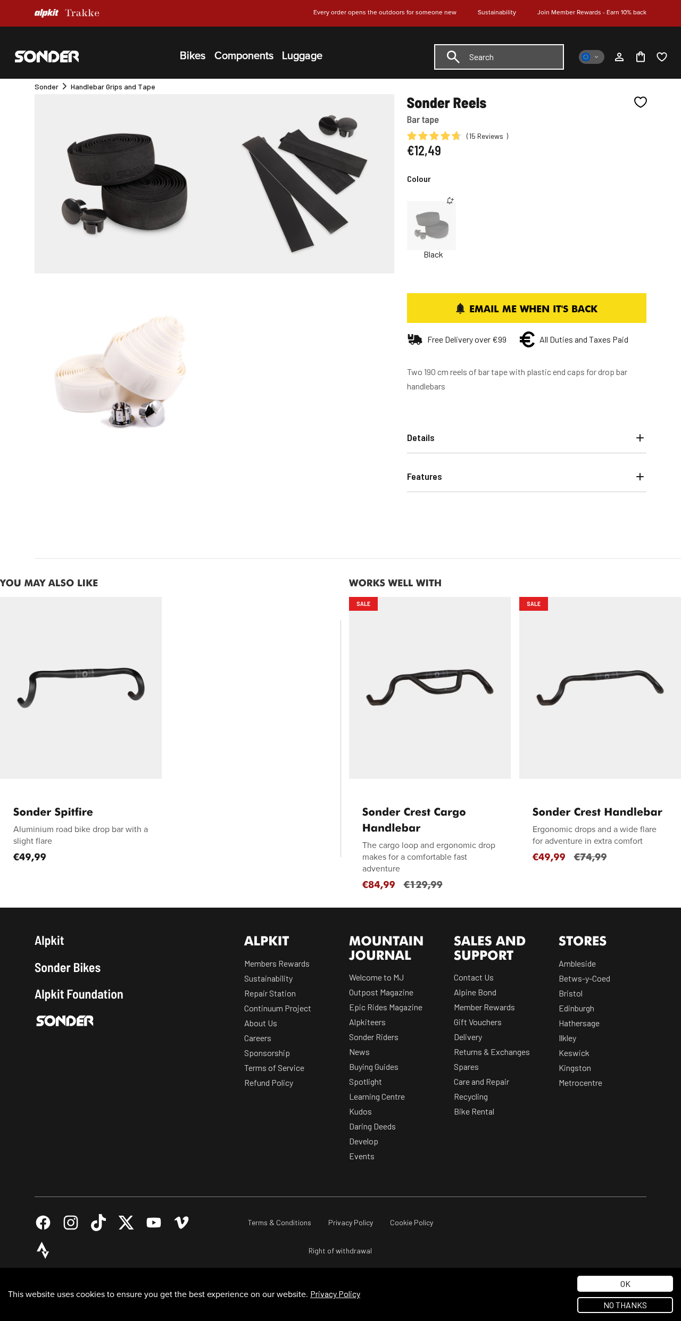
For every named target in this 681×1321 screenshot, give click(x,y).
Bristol (571, 993)
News (359, 1051)
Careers (257, 1038)
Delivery (468, 1037)
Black (433, 254)
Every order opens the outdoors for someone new (384, 12)
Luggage (302, 55)
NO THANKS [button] (625, 1305)
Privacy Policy (350, 1222)
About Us (260, 1023)
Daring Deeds (372, 1126)
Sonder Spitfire (53, 811)
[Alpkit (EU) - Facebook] (43, 1222)
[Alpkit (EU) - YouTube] (153, 1222)
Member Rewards (484, 1007)
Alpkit (49, 940)
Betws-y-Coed (584, 978)
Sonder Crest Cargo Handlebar (414, 819)
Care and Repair (481, 1081)
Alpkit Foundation (79, 994)
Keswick (574, 1053)
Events (362, 1156)
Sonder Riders (373, 1037)
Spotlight (365, 1081)
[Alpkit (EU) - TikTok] (98, 1222)
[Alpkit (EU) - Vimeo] (181, 1222)
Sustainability (497, 12)
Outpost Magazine (381, 992)
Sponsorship (267, 1053)
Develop (363, 1141)
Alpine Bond (475, 992)
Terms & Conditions (279, 1222)
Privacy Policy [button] (335, 1294)
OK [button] (625, 1283)
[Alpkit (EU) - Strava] (43, 1250)
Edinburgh (576, 1008)
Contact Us (474, 977)
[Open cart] (640, 57)
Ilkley (567, 1038)
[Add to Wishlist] (640, 102)
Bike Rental (474, 1111)
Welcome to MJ (376, 977)
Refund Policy (268, 1082)
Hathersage (579, 1023)
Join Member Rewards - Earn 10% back (591, 12)
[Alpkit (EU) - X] (126, 1222)
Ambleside (577, 963)
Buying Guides (373, 1066)
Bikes (192, 55)
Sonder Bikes (68, 967)
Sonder (47, 86)
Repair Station (270, 993)
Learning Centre (377, 1096)
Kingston (575, 1067)
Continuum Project (277, 1008)
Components (243, 55)
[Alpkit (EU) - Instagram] (70, 1222)
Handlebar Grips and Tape (113, 86)
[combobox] (499, 57)
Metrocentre (580, 1082)
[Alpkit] (47, 13)
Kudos (360, 1111)
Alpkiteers (367, 1022)
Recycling (471, 1096)
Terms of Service (274, 1067)
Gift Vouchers (478, 1022)
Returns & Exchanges (492, 1051)
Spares (466, 1066)
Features (424, 476)
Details (421, 437)
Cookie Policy (411, 1222)
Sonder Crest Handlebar (597, 811)
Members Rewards (277, 963)
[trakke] (82, 13)
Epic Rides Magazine (385, 1007)
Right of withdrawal (340, 1250)
